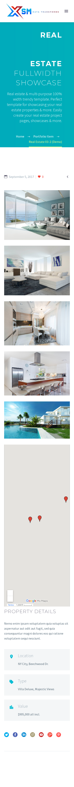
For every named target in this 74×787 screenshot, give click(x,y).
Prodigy (55, 17)
